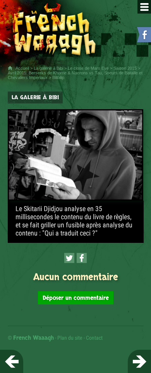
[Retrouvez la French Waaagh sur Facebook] (143, 36)
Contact (94, 338)
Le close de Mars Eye (88, 68)
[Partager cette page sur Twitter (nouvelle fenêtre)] (69, 258)
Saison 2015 (125, 68)
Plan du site (69, 338)
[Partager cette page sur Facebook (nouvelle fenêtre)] (82, 258)
